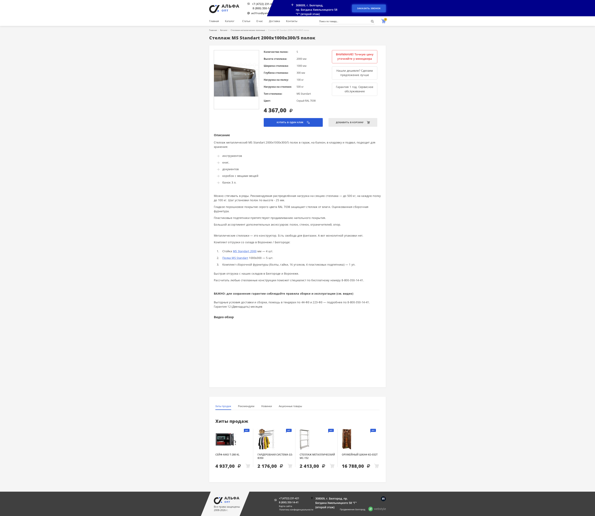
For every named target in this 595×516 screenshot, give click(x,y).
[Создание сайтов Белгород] (377, 509)
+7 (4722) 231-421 (263, 4)
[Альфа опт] (226, 503)
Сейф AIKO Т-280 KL (227, 454)
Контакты (291, 21)
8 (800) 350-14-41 (264, 8)
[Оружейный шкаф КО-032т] (361, 439)
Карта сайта (285, 506)
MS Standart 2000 (245, 251)
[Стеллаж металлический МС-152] (317, 439)
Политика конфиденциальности (296, 509)
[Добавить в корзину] (247, 466)
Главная (214, 21)
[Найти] (372, 21)
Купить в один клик (290, 122)
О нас (259, 21)
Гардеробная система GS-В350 (275, 456)
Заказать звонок (369, 8)
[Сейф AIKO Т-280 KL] (233, 439)
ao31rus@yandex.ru (263, 13)
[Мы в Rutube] (383, 498)
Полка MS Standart (235, 258)
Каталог (229, 21)
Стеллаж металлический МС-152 (317, 456)
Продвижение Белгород (352, 509)
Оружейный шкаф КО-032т (360, 454)
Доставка (274, 21)
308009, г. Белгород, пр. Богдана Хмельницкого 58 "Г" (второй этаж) (316, 9)
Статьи (246, 21)
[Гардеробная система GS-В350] (275, 439)
